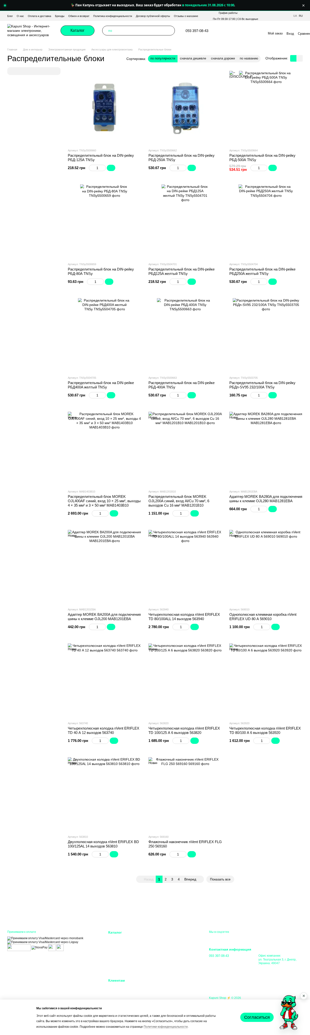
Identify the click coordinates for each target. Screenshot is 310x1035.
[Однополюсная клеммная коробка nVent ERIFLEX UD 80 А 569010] (266, 566)
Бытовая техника (120, 969)
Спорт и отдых (168, 957)
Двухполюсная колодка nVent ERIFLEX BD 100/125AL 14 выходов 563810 (103, 844)
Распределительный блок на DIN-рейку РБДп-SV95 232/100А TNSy (262, 385)
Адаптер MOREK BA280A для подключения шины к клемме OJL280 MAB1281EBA (265, 498)
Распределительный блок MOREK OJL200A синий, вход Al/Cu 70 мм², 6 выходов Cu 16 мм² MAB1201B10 (178, 500)
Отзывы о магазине (186, 16)
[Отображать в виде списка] (299, 58)
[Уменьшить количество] (91, 168)
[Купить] (111, 168)
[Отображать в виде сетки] (293, 58)
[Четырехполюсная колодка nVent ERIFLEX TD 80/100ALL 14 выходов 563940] (185, 566)
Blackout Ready (119, 945)
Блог (10, 16)
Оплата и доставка (39, 16)
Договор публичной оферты (153, 16)
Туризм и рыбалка (170, 963)
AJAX (112, 939)
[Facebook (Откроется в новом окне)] (241, 31)
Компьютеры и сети (122, 957)
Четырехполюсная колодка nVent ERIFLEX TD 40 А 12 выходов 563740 (103, 730)
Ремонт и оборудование (174, 945)
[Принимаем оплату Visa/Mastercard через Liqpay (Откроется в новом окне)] (42, 942)
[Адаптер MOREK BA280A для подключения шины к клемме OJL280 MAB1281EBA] (266, 448)
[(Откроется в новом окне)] (52, 947)
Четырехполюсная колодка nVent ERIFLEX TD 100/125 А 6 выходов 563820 (184, 730)
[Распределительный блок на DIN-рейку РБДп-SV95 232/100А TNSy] (266, 335)
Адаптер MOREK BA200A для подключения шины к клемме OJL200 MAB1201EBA (104, 616)
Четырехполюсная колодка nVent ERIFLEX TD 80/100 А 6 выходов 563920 (265, 730)
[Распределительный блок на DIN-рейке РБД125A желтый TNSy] (185, 221)
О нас (20, 16)
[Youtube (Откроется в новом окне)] (246, 31)
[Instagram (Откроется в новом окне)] (229, 31)
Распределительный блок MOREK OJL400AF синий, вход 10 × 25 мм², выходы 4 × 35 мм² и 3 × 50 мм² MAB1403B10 (104, 500)
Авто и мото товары (171, 969)
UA (295, 16)
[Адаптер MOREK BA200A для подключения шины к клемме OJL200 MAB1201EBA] (104, 566)
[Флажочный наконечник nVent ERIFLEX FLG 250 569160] (185, 794)
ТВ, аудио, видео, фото (125, 963)
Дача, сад (164, 951)
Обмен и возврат (78, 16)
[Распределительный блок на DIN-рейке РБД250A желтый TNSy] (266, 221)
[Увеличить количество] (103, 168)
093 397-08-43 (197, 31)
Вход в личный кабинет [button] (125, 987)
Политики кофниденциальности (166, 1026)
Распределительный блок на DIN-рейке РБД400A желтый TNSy (101, 385)
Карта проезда (268, 968)
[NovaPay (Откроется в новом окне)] (39, 947)
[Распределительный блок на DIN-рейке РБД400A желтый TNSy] (104, 335)
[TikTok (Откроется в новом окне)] (235, 31)
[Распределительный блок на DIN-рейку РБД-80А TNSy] (104, 221)
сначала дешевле (193, 58)
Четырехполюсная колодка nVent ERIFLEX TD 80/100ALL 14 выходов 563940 (184, 616)
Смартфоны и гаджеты (125, 951)
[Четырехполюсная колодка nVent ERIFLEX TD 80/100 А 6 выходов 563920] (266, 680)
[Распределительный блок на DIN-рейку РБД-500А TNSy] (266, 107)
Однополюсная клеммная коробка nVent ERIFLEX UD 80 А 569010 (262, 616)
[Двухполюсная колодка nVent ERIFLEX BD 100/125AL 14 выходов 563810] (104, 794)
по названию (249, 58)
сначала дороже (223, 58)
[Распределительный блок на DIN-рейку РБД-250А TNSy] (185, 107)
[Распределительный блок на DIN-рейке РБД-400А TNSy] (185, 335)
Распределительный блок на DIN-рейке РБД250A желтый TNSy (262, 271)
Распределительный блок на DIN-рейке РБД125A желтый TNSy (181, 271)
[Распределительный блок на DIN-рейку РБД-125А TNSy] (104, 107)
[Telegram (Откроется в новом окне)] (223, 31)
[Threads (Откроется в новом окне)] (258, 31)
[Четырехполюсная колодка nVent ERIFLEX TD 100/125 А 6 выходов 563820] (185, 680)
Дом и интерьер (168, 939)
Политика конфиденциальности (112, 16)
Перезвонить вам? (222, 962)
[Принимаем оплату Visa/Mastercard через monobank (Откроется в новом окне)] (45, 938)
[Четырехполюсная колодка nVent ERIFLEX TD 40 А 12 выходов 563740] (104, 680)
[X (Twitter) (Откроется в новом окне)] (252, 31)
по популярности (162, 58)
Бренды (59, 16)
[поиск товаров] (170, 30)
